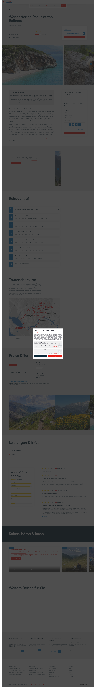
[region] (48, 347)
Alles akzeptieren (55, 356)
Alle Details (55, 346)
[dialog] (48, 343)
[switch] (60, 344)
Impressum (35, 332)
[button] (59, 343)
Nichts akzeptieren (40, 356)
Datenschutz (40, 332)
